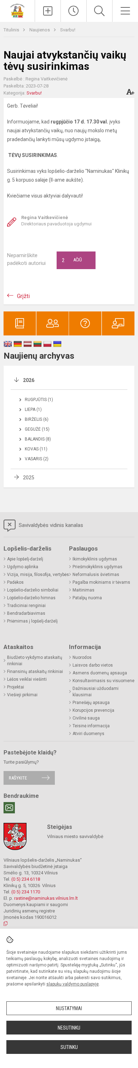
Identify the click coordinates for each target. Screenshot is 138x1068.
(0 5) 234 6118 (25, 879)
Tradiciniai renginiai (26, 605)
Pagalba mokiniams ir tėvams (101, 582)
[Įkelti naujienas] (48, 11)
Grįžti (23, 296)
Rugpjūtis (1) (39, 399)
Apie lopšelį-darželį (25, 559)
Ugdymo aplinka (22, 566)
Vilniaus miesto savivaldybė (75, 836)
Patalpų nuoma (87, 597)
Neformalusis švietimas (96, 574)
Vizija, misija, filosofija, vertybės (38, 574)
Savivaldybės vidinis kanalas (50, 525)
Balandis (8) (38, 439)
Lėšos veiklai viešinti (27, 679)
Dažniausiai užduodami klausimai (96, 691)
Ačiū (72, 260)
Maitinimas (83, 590)
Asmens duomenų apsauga (100, 672)
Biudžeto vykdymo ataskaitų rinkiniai (34, 660)
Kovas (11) (36, 449)
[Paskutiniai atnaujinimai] (73, 11)
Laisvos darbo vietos (93, 665)
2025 (28, 477)
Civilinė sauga (86, 718)
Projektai (15, 687)
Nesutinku (69, 1028)
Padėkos (15, 582)
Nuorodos (82, 657)
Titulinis (12, 29)
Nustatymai (69, 1008)
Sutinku (69, 1047)
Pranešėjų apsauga (91, 702)
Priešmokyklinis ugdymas (97, 566)
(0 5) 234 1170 (25, 891)
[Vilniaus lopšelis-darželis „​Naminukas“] (17, 10)
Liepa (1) (33, 409)
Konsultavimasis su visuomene (103, 680)
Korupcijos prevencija (93, 710)
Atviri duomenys (88, 733)
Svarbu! (67, 29)
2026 (28, 380)
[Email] (9, 807)
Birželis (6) (36, 419)
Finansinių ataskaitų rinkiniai (35, 671)
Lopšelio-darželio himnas (31, 597)
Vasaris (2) (36, 458)
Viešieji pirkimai (22, 694)
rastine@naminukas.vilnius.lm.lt (46, 898)
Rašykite (18, 778)
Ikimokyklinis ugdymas (95, 559)
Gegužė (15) (37, 429)
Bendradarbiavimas (26, 613)
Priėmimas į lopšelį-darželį (32, 621)
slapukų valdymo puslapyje (72, 984)
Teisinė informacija (91, 725)
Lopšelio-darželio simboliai (32, 590)
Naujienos (40, 29)
